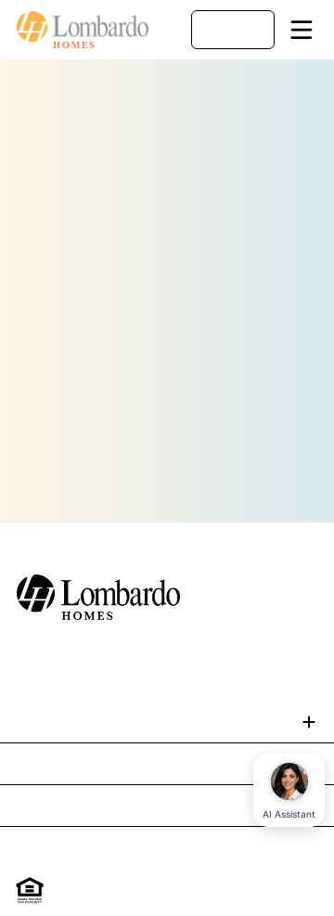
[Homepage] (83, 29)
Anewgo (254, 900)
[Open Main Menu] (301, 29)
